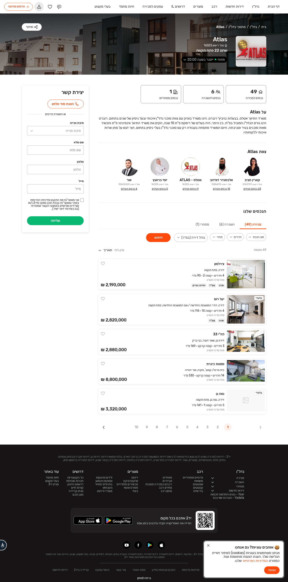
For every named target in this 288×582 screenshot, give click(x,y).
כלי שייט (198, 491)
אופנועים (198, 484)
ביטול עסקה (102, 570)
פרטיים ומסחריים (193, 477)
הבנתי (272, 570)
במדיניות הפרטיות (255, 561)
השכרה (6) (227, 224)
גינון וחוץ (107, 487)
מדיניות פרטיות (190, 570)
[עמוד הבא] (104, 427)
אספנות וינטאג (103, 481)
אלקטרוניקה (130, 481)
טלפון (80, 162)
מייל (81, 181)
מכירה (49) (253, 224)
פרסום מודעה (16, 6)
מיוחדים (167, 477)
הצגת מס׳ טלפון (63, 104)
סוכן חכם (78, 494)
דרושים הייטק (75, 484)
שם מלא (79, 142)
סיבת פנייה (77, 123)
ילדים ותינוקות (104, 477)
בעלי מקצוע (52, 481)
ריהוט (134, 477)
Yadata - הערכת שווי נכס (228, 498)
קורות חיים (77, 487)
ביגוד (135, 491)
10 (136, 427)
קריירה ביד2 (81, 570)
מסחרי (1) (202, 224)
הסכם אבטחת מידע (163, 570)
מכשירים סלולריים (127, 484)
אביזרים (167, 481)
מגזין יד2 (53, 484)
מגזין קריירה (76, 491)
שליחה (55, 221)
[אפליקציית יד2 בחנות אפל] (161, 545)
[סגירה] (208, 545)
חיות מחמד (52, 477)
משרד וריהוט (104, 491)
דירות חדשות (60, 570)
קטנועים (198, 487)
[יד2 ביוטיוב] (126, 545)
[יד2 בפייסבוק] (138, 545)
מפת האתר (138, 570)
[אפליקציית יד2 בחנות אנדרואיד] (149, 545)
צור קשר (121, 570)
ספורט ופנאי (131, 487)
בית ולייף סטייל (103, 484)
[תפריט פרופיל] (39, 6)
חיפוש (158, 237)
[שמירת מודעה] (102, 263)
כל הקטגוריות (75, 477)
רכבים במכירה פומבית (158, 484)
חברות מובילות (74, 481)
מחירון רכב (165, 487)
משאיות (198, 481)
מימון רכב (166, 491)
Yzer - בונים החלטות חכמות (227, 494)
